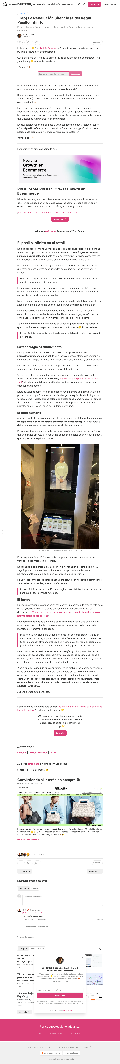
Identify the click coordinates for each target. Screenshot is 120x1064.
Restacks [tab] (34, 888)
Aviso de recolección (84, 1047)
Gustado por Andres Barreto (34, 913)
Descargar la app (71, 1053)
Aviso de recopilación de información (51, 1003)
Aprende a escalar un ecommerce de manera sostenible (47, 212)
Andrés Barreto (48, 48)
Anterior (26, 871)
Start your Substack (52, 1053)
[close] (82, 957)
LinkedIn (22, 752)
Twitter (32, 752)
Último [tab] (32, 949)
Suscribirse (94, 4)
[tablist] (28, 888)
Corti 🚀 (25, 910)
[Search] (79, 4)
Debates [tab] (41, 949)
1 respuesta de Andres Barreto (36, 926)
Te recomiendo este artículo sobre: (50, 612)
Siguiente (93, 871)
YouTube (42, 752)
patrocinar (51, 231)
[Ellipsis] (101, 910)
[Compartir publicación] (84, 4)
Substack (48, 1059)
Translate (22, 13)
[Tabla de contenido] (2, 532)
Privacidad (62, 1047)
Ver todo (23, 1012)
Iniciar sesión (110, 4)
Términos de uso (60, 1001)
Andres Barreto (29, 34)
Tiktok (52, 752)
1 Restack (41, 855)
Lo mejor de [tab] (23, 949)
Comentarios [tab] (24, 888)
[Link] (14, 191)
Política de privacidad (75, 1003)
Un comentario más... (25, 937)
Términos (71, 1047)
